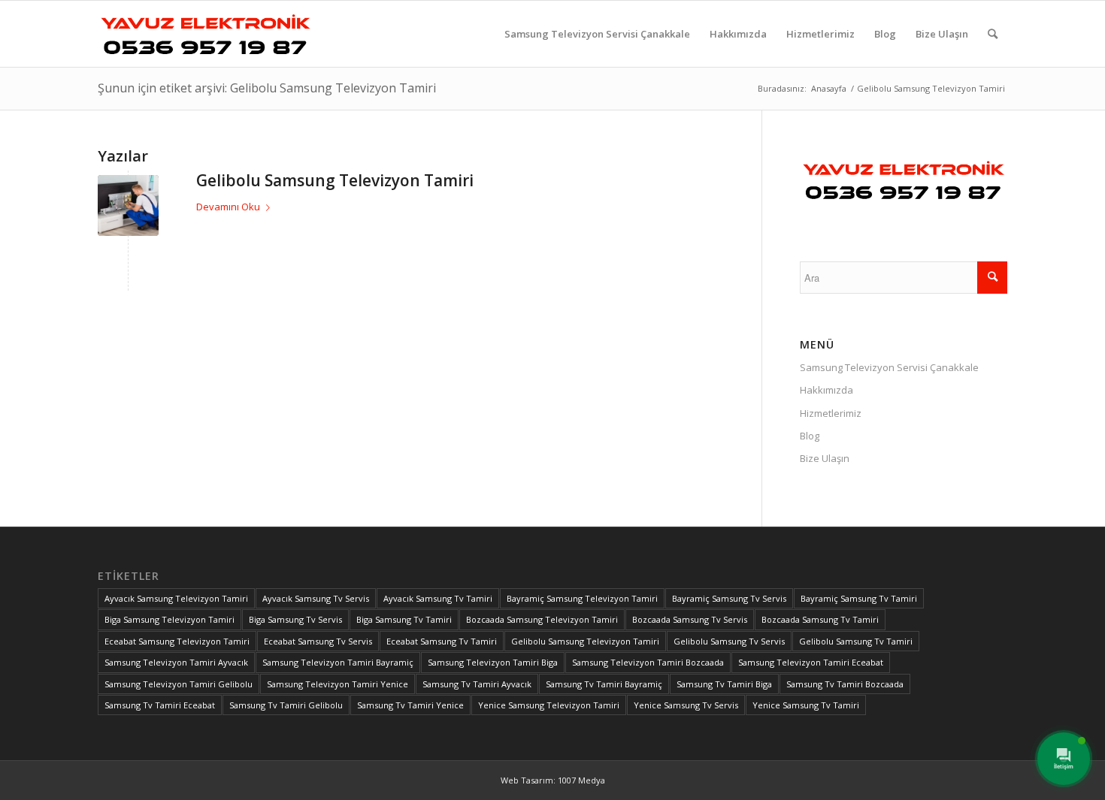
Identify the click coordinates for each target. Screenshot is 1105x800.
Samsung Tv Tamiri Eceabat (159, 705)
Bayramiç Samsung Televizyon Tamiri (582, 598)
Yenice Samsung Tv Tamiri (805, 705)
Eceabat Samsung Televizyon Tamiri (177, 641)
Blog (809, 435)
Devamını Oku (228, 206)
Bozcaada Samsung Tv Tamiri (820, 619)
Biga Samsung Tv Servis (295, 619)
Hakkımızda (826, 390)
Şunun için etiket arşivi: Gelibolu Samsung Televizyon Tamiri (267, 88)
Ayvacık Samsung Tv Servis (315, 598)
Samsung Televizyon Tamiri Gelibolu (178, 684)
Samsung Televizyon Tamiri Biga (493, 662)
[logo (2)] (205, 34)
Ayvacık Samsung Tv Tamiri (437, 598)
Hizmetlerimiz (830, 413)
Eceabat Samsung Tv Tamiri (441, 641)
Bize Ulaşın (824, 458)
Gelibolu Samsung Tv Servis (729, 641)
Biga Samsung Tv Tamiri (404, 619)
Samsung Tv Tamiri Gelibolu (286, 705)
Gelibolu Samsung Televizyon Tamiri (335, 180)
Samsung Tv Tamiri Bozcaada (845, 684)
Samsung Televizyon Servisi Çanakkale (889, 367)
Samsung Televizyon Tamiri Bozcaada (648, 662)
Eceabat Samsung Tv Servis (318, 641)
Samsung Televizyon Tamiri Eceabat (810, 662)
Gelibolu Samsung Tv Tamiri (856, 641)
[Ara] (992, 34)
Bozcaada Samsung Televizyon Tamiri (542, 619)
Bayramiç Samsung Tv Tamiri (859, 598)
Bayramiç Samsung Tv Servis (729, 598)
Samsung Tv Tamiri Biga (724, 684)
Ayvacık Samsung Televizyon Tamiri (176, 598)
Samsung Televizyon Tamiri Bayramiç (337, 662)
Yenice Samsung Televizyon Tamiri (548, 705)
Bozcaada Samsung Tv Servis (689, 619)
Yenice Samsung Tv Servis (686, 705)
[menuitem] (597, 34)
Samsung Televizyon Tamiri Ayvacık (176, 662)
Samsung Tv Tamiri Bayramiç (604, 684)
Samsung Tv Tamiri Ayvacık (476, 684)
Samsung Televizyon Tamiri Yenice (337, 684)
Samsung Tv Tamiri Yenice (410, 705)
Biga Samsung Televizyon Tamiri (169, 619)
